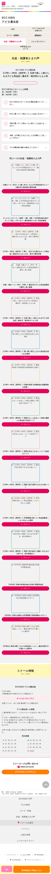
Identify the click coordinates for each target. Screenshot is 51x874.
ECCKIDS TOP (25, 799)
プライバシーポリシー (34, 860)
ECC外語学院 (16, 860)
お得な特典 (25, 835)
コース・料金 (25, 811)
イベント (25, 829)
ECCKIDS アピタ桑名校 (25, 687)
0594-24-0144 (27, 767)
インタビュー (25, 191)
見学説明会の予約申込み (25, 772)
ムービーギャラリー (25, 841)
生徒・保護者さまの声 (25, 817)
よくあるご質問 (25, 855)
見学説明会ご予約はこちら (32, 870)
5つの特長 (25, 805)
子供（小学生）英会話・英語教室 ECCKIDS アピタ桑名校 (17, 793)
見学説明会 (40, 855)
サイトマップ (11, 855)
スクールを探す (41, 3)
